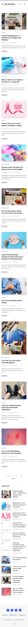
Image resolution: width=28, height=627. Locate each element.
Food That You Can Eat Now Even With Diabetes (19, 568)
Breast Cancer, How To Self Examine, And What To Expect (19, 515)
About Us (5, 615)
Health (3, 32)
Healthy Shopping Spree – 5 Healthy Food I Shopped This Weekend (11, 38)
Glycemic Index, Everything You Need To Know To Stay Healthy (19, 525)
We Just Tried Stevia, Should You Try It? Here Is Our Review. (19, 535)
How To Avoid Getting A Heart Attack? (19, 558)
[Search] (23, 4)
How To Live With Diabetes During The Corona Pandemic (18, 590)
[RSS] (20, 610)
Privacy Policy (13, 615)
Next (13, 478)
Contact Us (22, 615)
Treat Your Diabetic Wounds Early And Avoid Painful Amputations (11, 407)
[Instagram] (16, 610)
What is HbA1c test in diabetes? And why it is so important (19, 505)
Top (14, 623)
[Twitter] (12, 610)
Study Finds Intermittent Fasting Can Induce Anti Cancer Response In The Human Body (12, 257)
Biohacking (5, 251)
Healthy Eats (5, 164)
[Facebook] (8, 610)
